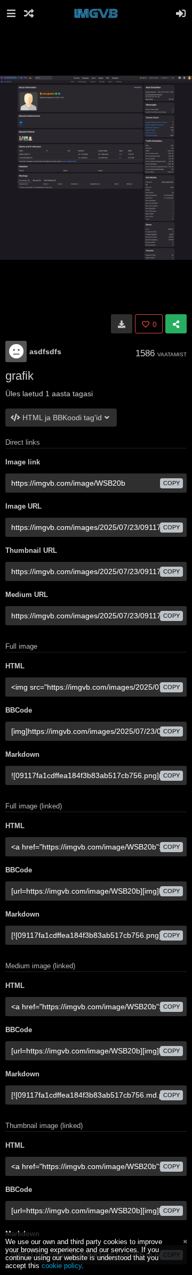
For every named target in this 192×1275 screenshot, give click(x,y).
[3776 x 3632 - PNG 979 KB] (121, 323)
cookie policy (62, 1266)
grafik (19, 375)
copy (171, 483)
